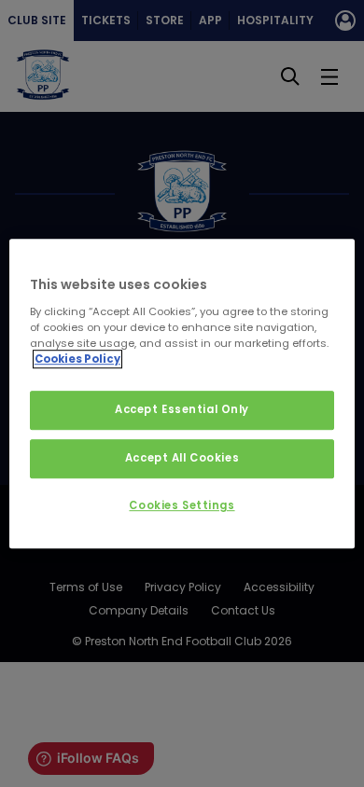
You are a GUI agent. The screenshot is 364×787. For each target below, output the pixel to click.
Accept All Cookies (182, 457)
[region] (182, 393)
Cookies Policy (77, 359)
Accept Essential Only (182, 409)
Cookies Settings (181, 505)
